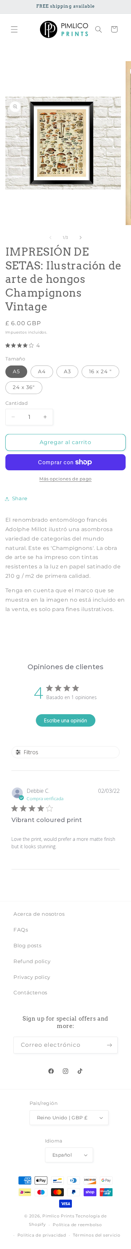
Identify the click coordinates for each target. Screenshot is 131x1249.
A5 (16, 372)
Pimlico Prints (58, 1216)
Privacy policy (31, 977)
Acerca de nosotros (38, 914)
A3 (67, 372)
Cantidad (16, 403)
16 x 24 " (100, 372)
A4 (42, 372)
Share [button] (20, 499)
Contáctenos (30, 993)
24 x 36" (24, 387)
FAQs (20, 930)
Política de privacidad (41, 1235)
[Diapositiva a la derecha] (80, 237)
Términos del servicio (96, 1235)
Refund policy (31, 961)
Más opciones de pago (65, 478)
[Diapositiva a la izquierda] (50, 237)
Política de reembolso (77, 1224)
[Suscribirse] (109, 1045)
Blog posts (27, 946)
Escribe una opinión (65, 720)
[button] (14, 29)
